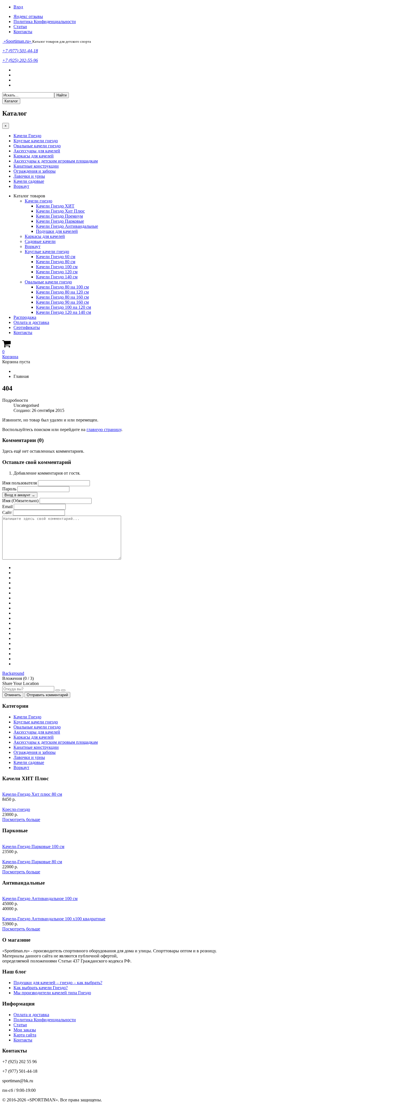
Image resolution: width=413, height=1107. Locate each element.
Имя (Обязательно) (20, 500)
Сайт (7, 512)
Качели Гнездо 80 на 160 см (62, 297)
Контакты (22, 31)
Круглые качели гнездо (35, 140)
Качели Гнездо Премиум (59, 216)
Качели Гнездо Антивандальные (67, 226)
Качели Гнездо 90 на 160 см (62, 302)
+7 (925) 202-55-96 (20, 60)
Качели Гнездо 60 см (55, 256)
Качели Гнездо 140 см (57, 276)
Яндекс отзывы (28, 16)
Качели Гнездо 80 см (55, 261)
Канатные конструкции (36, 166)
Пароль (9, 488)
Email (7, 506)
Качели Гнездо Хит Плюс (60, 211)
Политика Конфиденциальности (44, 21)
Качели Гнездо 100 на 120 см (63, 307)
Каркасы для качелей (33, 156)
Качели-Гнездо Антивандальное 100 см (40, 898)
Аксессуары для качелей (36, 150)
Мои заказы (24, 1029)
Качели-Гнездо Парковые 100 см (33, 846)
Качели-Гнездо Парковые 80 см (32, 861)
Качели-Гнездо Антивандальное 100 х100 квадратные (53, 918)
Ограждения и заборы (34, 171)
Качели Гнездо (27, 135)
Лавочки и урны (29, 176)
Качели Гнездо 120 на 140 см (63, 312)
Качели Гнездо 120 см (57, 271)
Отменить (12, 695)
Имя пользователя (19, 483)
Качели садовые (28, 181)
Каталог (11, 101)
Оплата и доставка (31, 322)
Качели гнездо (38, 201)
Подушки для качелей (57, 231)
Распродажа (24, 317)
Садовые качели (40, 241)
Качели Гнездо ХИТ (55, 206)
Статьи (20, 26)
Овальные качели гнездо (37, 145)
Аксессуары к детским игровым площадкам (55, 161)
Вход (18, 6)
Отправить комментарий (47, 695)
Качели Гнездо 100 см (57, 266)
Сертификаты (26, 327)
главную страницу (104, 429)
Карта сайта (24, 1034)
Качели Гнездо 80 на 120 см (62, 292)
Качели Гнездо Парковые (60, 221)
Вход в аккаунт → (19, 495)
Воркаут (21, 186)
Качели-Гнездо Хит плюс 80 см (32, 794)
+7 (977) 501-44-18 (20, 50)
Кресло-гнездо (16, 809)
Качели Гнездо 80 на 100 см (62, 287)
